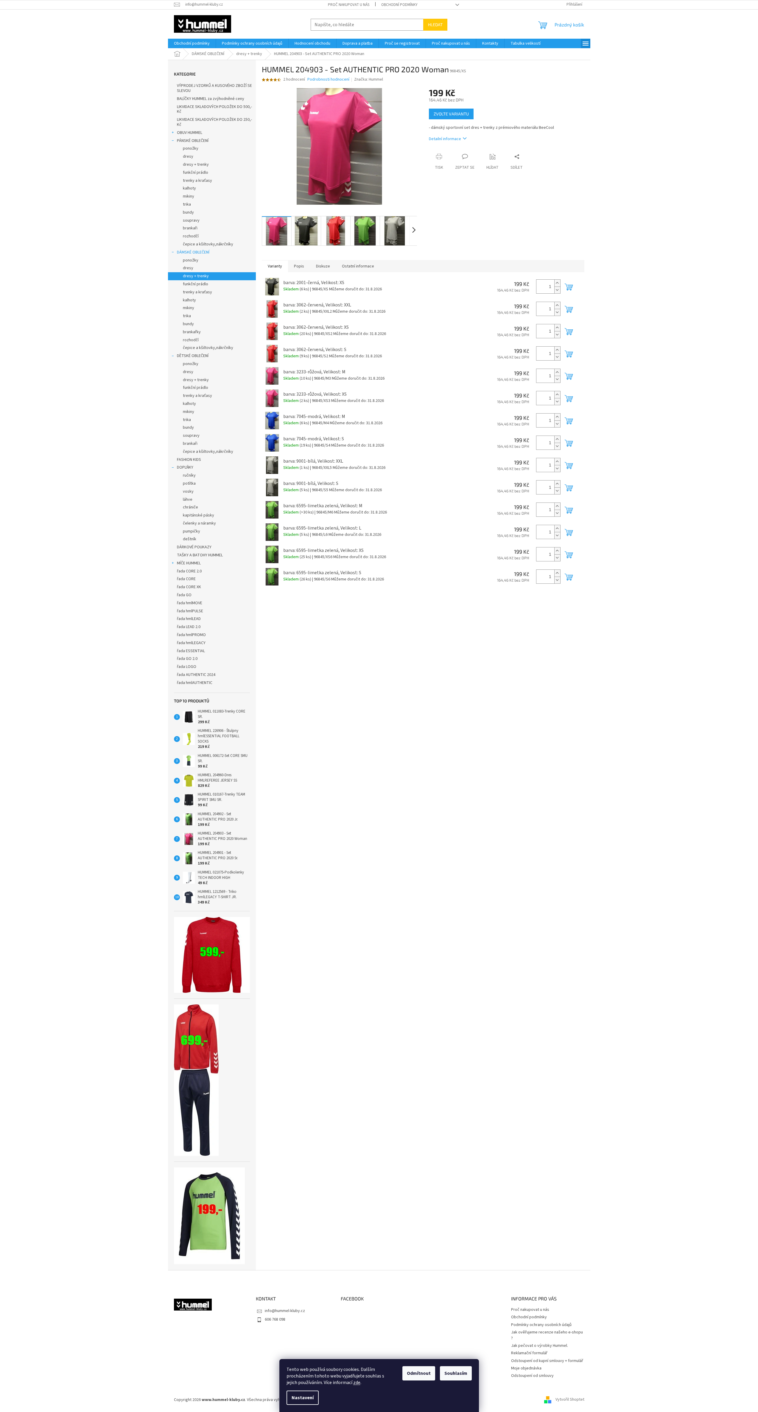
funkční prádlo (195, 173)
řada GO (184, 595)
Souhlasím (455, 1373)
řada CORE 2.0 (189, 571)
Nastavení (303, 1397)
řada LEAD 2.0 (188, 627)
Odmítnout (419, 1373)
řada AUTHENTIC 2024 (196, 675)
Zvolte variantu (451, 113)
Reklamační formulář (529, 1353)
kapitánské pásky (198, 515)
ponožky (190, 148)
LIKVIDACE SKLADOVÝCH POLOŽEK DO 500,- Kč (214, 109)
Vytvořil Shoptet (569, 1400)
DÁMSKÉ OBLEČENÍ (193, 252)
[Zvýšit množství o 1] (557, 283)
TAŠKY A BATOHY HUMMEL (200, 555)
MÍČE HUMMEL (189, 563)
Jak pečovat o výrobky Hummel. (539, 1346)
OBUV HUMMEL (189, 133)
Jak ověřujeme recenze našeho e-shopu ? (547, 1335)
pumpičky (191, 531)
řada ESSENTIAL (191, 651)
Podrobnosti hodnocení (328, 79)
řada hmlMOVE (189, 603)
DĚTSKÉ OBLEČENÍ (192, 356)
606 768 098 (275, 1319)
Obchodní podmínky (399, 4)
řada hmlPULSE (190, 611)
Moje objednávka (526, 1368)
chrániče (190, 507)
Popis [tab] (299, 266)
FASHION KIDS (189, 460)
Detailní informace (445, 139)
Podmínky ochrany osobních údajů (541, 1325)
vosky (188, 491)
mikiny (188, 196)
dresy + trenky (196, 165)
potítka (189, 483)
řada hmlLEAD (189, 619)
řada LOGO (186, 667)
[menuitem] (192, 43)
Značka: (368, 79)
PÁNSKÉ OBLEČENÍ (192, 141)
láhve (187, 500)
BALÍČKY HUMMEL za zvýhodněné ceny (210, 99)
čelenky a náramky (199, 523)
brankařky (192, 332)
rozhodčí (191, 236)
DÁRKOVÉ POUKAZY (194, 547)
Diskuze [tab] (323, 266)
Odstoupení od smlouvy (532, 1376)
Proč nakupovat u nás (348, 4)
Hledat (435, 24)
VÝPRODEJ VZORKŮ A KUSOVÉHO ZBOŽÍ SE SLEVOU (214, 88)
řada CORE (186, 579)
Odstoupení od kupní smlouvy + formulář (547, 1361)
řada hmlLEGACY (191, 643)
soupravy (191, 220)
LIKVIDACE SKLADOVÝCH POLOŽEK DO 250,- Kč (214, 122)
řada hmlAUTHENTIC (194, 683)
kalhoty (189, 188)
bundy (188, 212)
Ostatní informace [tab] (358, 266)
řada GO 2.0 (187, 659)
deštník (189, 539)
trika (187, 204)
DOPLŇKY (185, 467)
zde (356, 1382)
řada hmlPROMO (191, 635)
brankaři (190, 228)
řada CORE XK (189, 587)
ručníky (189, 475)
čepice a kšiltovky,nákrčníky (208, 244)
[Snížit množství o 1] (557, 290)
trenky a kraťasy (197, 181)
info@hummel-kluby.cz (285, 1311)
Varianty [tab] (275, 266)
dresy (188, 156)
